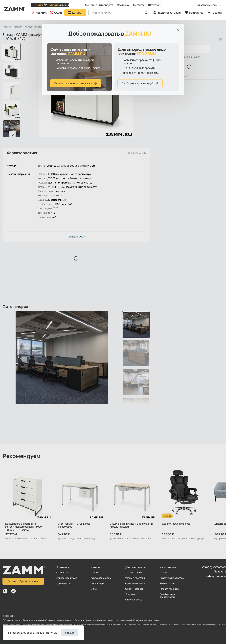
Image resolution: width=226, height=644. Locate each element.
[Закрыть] (178, 30)
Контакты (138, 5)
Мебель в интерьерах (99, 5)
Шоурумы (154, 5)
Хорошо (69, 633)
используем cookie (23, 632)
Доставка (123, 5)
